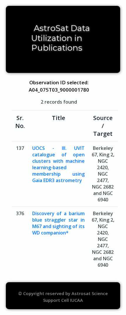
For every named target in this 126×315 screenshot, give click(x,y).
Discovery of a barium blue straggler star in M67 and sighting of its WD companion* (58, 223)
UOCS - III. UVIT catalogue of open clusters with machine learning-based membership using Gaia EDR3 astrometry (58, 164)
